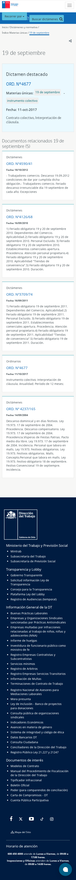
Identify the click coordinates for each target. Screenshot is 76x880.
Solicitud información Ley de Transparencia (30, 582)
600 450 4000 (15, 853)
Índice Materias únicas (14, 32)
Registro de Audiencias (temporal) (34, 599)
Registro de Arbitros (24, 669)
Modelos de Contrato (25, 766)
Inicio (5, 27)
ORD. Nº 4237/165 (20, 409)
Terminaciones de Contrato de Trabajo (37, 684)
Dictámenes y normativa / (24, 27)
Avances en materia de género (31, 727)
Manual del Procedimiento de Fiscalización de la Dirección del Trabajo (40, 773)
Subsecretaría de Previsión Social (33, 561)
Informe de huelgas (24, 640)
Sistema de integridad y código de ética (37, 732)
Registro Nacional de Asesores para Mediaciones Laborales (35, 692)
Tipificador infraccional (26, 780)
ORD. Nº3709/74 (19, 294)
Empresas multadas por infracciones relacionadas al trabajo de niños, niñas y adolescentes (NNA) (38, 631)
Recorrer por (14, 16)
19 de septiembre (39, 32)
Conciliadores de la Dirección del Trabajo (38, 747)
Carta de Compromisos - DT (29, 795)
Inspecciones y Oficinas (21, 860)
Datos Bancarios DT (24, 737)
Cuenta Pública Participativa (30, 800)
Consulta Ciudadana (24, 742)
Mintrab (16, 551)
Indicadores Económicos (27, 722)
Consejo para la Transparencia (31, 589)
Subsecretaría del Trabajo (28, 556)
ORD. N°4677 (18, 84)
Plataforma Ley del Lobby (28, 594)
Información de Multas (26, 679)
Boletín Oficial (20, 785)
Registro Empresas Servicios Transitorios (38, 674)
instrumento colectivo (22, 101)
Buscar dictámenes (45, 19)
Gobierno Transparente (26, 575)
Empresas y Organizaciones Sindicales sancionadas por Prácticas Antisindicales (38, 620)
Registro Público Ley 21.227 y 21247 (35, 752)
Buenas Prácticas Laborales (29, 613)
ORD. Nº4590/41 (19, 163)
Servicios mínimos (23, 664)
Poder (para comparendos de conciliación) (39, 790)
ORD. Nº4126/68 (19, 216)
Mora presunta (21, 699)
